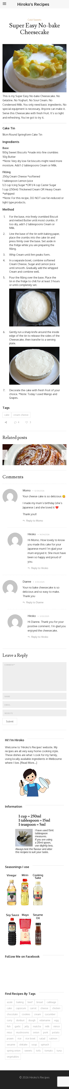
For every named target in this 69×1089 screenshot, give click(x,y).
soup (34, 1044)
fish (9, 1026)
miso (9, 1032)
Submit (10, 721)
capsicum (21, 1008)
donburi (20, 1020)
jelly (27, 1026)
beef (30, 1002)
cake (6, 414)
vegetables (13, 1056)
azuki (9, 1002)
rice (19, 1038)
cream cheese (20, 414)
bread (40, 1002)
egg (56, 1020)
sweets (28, 1050)
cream (37, 1014)
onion (36, 1032)
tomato (49, 1050)
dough (32, 1020)
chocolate (12, 1014)
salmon (53, 1038)
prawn (10, 1038)
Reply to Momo (34, 520)
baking (20, 1002)
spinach (45, 1044)
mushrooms (22, 1032)
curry (9, 1020)
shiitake (23, 1044)
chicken (56, 1008)
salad (42, 1038)
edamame (45, 1020)
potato (55, 1032)
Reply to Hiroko (39, 568)
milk (47, 1026)
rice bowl (30, 1038)
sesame (11, 1044)
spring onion (13, 1050)
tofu (38, 1050)
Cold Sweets (34, 19)
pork (45, 1032)
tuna (59, 1050)
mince (56, 1026)
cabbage (51, 1002)
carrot (33, 1008)
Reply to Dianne (35, 602)
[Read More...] (28, 762)
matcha (37, 1026)
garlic (18, 1026)
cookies (26, 1014)
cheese (44, 1008)
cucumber (50, 1014)
